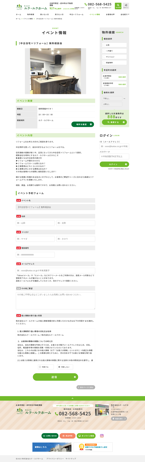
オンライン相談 (88, 436)
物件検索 (30, 14)
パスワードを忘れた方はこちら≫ (118, 169)
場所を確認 (81, 124)
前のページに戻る (86, 387)
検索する (115, 122)
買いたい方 (44, 14)
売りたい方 (59, 14)
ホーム (18, 14)
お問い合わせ (51, 436)
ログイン (113, 164)
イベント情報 (94, 14)
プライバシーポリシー (55, 458)
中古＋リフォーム (76, 14)
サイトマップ (71, 458)
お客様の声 (110, 14)
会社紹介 (124, 14)
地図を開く (119, 419)
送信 (54, 377)
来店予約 (69, 436)
